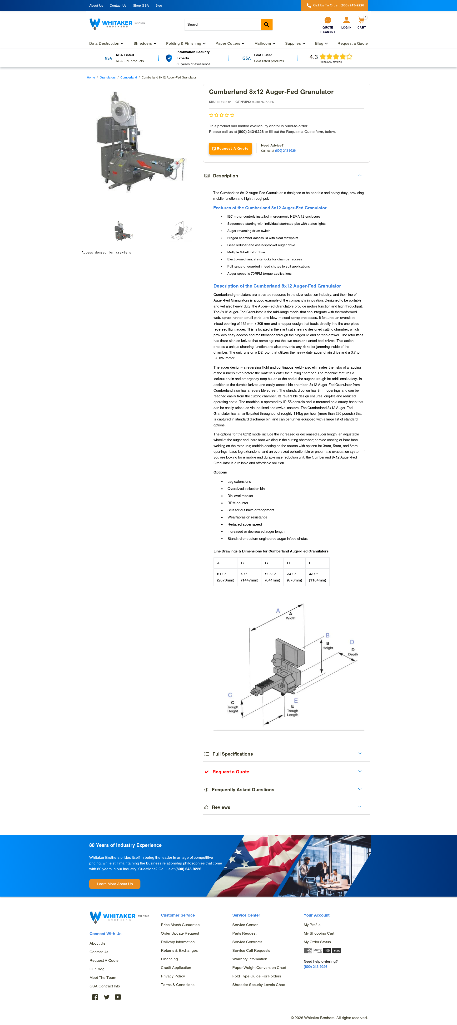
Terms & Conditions (177, 984)
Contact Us (118, 5)
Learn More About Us (115, 884)
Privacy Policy (173, 976)
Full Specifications (231, 754)
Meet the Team (102, 977)
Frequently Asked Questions (241, 789)
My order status (317, 942)
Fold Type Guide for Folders (256, 976)
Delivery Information (178, 942)
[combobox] (228, 24)
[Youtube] (118, 997)
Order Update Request (180, 933)
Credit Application (176, 967)
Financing (169, 959)
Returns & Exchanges (179, 950)
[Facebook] (95, 997)
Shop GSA (141, 5)
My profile (312, 924)
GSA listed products (269, 61)
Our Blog (96, 969)
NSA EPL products (130, 61)
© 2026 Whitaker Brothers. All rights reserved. (329, 1017)
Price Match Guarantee (180, 924)
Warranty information (249, 959)
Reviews (219, 807)
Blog (158, 5)
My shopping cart (319, 933)
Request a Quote (104, 960)
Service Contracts (247, 942)
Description (223, 175)
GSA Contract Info (104, 986)
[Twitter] (106, 997)
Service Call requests (251, 950)
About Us (96, 5)
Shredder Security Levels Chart (258, 984)
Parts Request (244, 933)
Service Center (245, 924)
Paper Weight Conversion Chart (259, 967)
